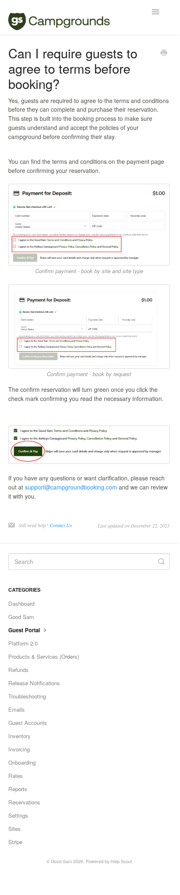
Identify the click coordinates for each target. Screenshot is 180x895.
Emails (16, 709)
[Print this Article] (164, 53)
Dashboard (21, 603)
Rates (15, 776)
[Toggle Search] (161, 561)
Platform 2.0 (23, 643)
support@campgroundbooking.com (71, 487)
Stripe (15, 842)
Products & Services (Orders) (43, 656)
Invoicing (19, 749)
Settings (18, 815)
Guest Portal (25, 630)
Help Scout (121, 861)
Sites (14, 829)
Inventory (19, 736)
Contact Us (61, 525)
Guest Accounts (27, 723)
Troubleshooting (27, 696)
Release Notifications (34, 683)
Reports (17, 789)
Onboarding (22, 762)
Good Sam (21, 617)
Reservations (24, 802)
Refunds (18, 670)
